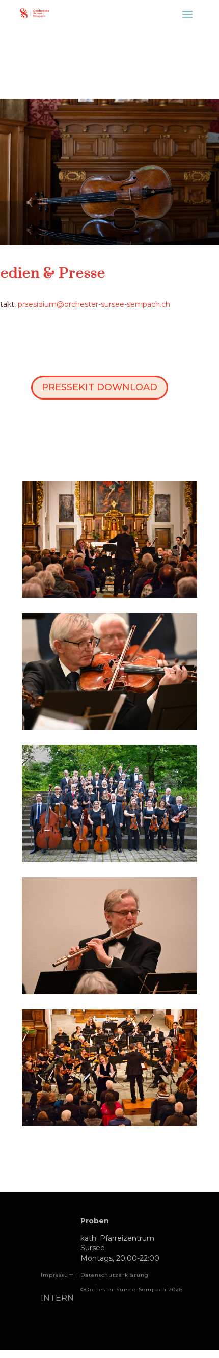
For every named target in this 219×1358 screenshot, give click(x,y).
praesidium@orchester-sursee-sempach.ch (94, 304)
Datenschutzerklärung (114, 1275)
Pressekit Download (99, 387)
